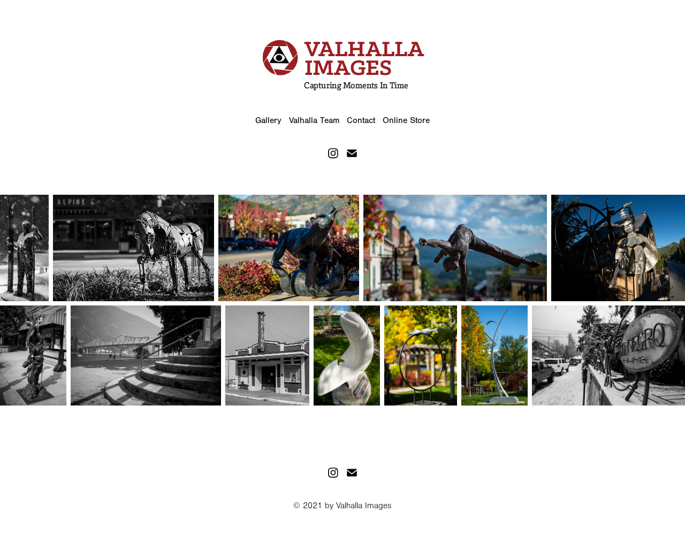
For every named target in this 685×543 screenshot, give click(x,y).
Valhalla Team (314, 120)
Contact (361, 120)
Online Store (406, 120)
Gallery (268, 120)
